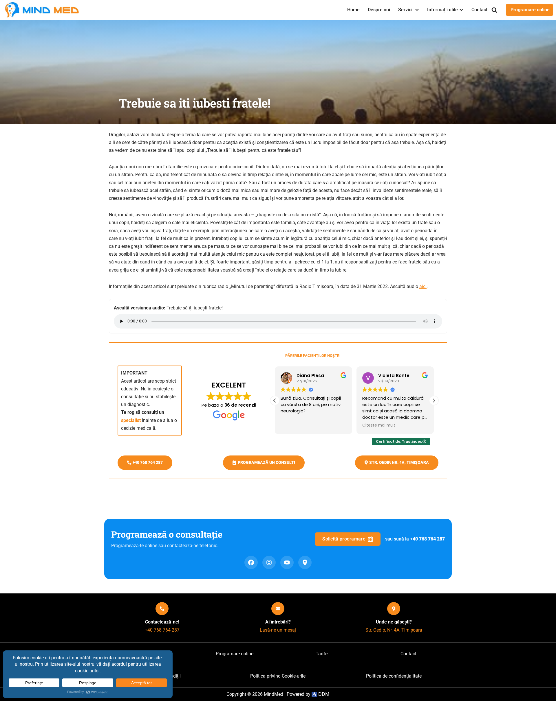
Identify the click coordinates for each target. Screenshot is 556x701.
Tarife (322, 653)
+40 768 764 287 (162, 630)
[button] (417, 10)
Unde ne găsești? (394, 622)
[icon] (162, 608)
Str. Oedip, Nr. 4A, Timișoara (393, 630)
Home (353, 9)
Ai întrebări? (278, 622)
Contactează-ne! (162, 622)
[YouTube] (287, 562)
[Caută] (494, 10)
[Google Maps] (305, 562)
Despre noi (379, 9)
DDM (323, 694)
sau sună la (415, 539)
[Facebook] (251, 562)
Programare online (530, 9)
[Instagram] (269, 562)
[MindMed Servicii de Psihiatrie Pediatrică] (43, 10)
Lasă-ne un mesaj (278, 630)
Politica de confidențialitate (394, 676)
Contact (479, 9)
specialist (131, 420)
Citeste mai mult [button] (378, 425)
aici (423, 286)
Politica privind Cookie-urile (278, 676)
